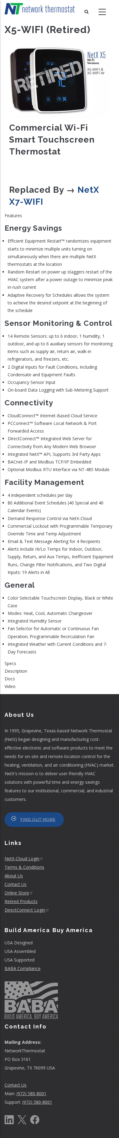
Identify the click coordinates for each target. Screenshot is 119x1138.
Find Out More (38, 819)
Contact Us (16, 884)
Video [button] (10, 686)
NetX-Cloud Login (22, 858)
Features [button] (13, 215)
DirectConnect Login (25, 910)
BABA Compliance (23, 968)
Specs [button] (10, 663)
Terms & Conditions (24, 867)
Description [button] (16, 671)
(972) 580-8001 (31, 1093)
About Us (14, 876)
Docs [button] (10, 679)
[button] (59, 81)
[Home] (40, 8)
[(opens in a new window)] (9, 1119)
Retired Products (21, 901)
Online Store (17, 893)
